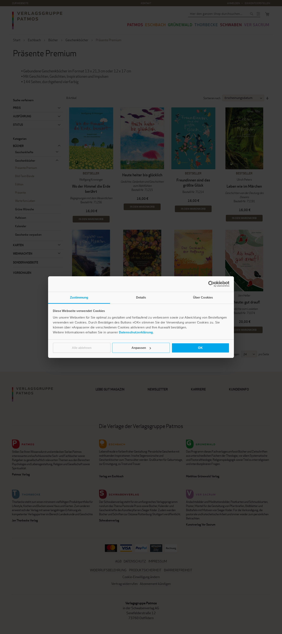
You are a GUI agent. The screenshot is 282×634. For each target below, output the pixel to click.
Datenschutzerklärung (136, 332)
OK (200, 347)
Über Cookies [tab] (203, 297)
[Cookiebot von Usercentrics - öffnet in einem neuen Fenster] (211, 284)
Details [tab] (141, 297)
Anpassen (139, 347)
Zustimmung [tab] (79, 297)
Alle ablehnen (81, 347)
